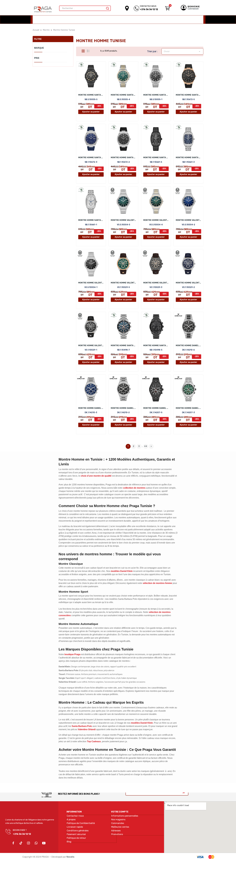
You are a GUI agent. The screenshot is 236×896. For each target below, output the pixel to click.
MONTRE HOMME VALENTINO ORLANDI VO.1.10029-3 (156, 283)
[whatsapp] (36, 843)
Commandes (117, 823)
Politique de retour (76, 838)
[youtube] (43, 843)
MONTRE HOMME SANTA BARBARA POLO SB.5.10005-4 (123, 95)
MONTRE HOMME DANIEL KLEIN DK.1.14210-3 (91, 408)
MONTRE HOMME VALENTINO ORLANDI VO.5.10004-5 (123, 220)
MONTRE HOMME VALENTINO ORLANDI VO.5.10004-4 (156, 220)
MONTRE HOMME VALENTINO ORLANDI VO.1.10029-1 (91, 345)
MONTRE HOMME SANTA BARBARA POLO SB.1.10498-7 (123, 345)
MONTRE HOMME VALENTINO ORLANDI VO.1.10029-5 (123, 283)
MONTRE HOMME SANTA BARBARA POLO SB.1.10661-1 (91, 220)
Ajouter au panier (91, 112)
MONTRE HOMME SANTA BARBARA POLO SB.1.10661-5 (156, 157)
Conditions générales (77, 831)
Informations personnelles (124, 816)
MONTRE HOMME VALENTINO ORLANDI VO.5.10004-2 (188, 220)
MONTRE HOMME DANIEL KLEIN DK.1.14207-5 (156, 408)
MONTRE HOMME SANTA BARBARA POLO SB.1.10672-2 (123, 157)
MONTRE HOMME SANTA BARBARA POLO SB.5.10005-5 (91, 95)
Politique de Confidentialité (81, 823)
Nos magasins (118, 820)
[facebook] (13, 843)
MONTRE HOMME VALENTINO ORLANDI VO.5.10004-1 (91, 283)
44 (145, 446)
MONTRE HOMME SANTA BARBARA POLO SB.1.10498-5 (156, 345)
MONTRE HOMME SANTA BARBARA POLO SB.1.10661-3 (188, 157)
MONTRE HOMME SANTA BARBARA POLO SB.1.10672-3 (91, 157)
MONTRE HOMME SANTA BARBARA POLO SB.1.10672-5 (188, 95)
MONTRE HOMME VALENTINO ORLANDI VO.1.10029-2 (188, 283)
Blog (69, 842)
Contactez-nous (75, 816)
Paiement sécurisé (76, 834)
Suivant (151, 446)
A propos (71, 820)
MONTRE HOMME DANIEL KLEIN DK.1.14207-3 (188, 408)
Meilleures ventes (120, 827)
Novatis (70, 857)
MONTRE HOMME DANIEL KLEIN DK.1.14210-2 (123, 408)
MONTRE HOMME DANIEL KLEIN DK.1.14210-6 (188, 345)
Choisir (182, 51)
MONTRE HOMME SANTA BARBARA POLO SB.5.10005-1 (156, 95)
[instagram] (28, 843)
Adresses (116, 831)
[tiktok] (21, 843)
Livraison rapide (75, 827)
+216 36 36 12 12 (149, 9)
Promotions (117, 834)
